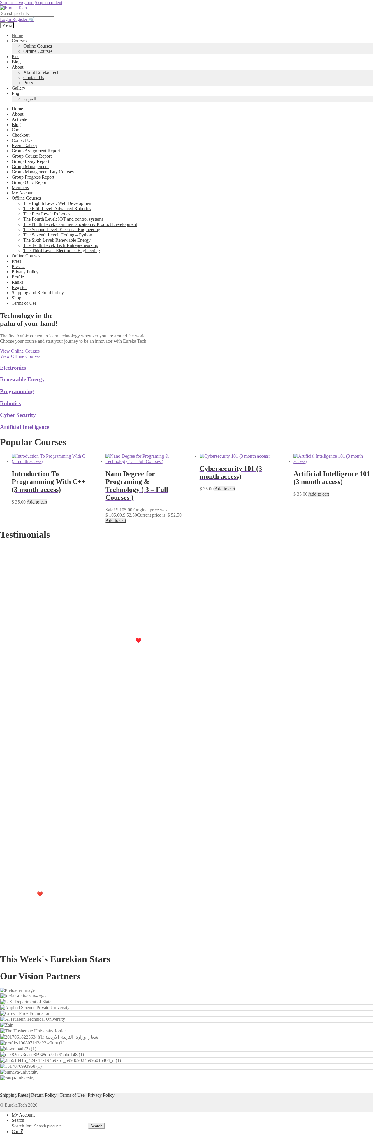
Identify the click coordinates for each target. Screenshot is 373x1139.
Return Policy (44, 1095)
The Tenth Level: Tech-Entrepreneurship (60, 245)
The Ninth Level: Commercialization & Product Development (80, 224)
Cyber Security (18, 415)
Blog (16, 61)
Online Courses (37, 45)
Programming (17, 391)
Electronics (13, 368)
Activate (19, 119)
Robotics (10, 403)
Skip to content (48, 2)
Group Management (30, 166)
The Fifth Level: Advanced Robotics (57, 208)
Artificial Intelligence (24, 427)
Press (28, 82)
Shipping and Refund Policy (38, 292)
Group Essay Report (30, 161)
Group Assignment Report (36, 150)
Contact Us (33, 77)
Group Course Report (32, 156)
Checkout (20, 135)
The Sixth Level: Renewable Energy (57, 240)
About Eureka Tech (41, 72)
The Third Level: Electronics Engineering (61, 250)
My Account (23, 192)
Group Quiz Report (29, 182)
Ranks (17, 282)
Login (6, 19)
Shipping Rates (14, 1095)
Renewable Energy (22, 379)
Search (18, 1120)
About (17, 67)
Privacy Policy (25, 271)
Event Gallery (24, 145)
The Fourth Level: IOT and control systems (63, 219)
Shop (16, 297)
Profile (18, 276)
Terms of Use (24, 303)
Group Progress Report (33, 177)
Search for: (22, 1125)
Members (20, 187)
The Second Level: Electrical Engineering (61, 229)
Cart (16, 129)
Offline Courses (37, 51)
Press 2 (18, 266)
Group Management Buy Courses (43, 171)
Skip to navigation (17, 2)
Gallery (18, 88)
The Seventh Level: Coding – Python (57, 234)
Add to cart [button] (37, 501)
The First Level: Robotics (46, 213)
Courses (19, 40)
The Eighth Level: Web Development (57, 203)
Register (20, 19)
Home (17, 35)
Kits (15, 56)
